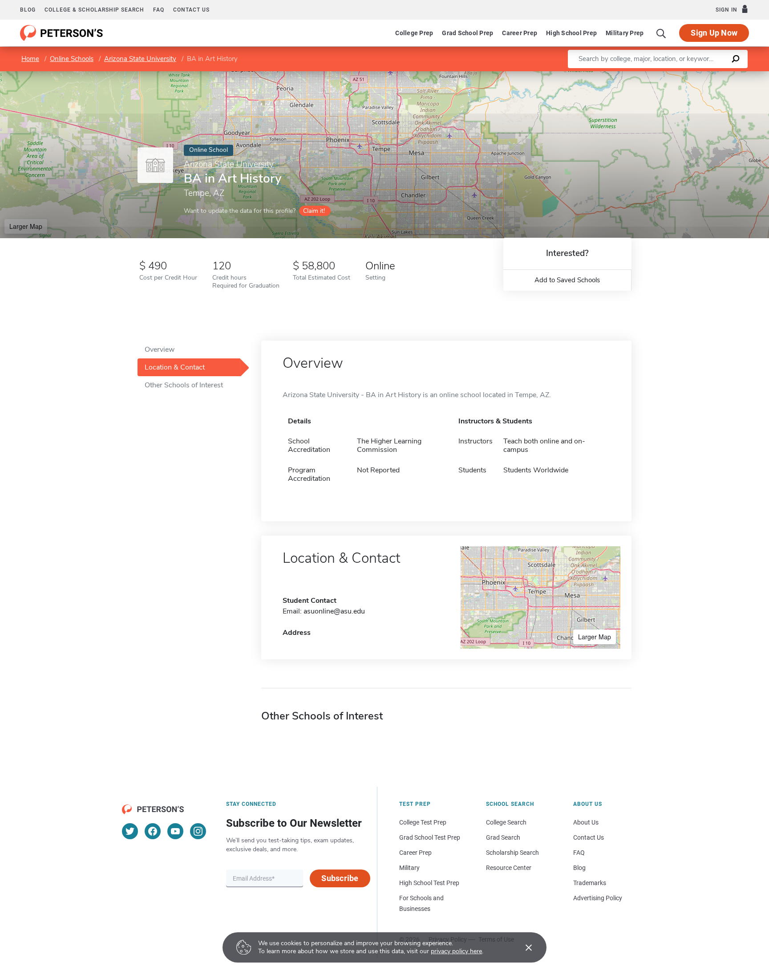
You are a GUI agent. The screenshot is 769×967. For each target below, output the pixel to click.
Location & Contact (175, 367)
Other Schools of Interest (184, 385)
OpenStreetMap (709, 75)
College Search (506, 822)
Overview (159, 349)
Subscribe (339, 878)
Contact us (191, 10)
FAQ (158, 10)
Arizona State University (140, 58)
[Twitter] (130, 831)
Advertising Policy (597, 898)
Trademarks (589, 882)
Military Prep (625, 33)
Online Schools (71, 58)
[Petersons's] (61, 33)
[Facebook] (153, 831)
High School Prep (571, 33)
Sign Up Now (714, 32)
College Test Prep (422, 822)
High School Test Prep (429, 882)
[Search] (661, 33)
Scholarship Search (512, 852)
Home (30, 58)
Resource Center (508, 867)
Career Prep (519, 33)
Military (409, 867)
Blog (28, 10)
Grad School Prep (467, 33)
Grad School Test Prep (429, 837)
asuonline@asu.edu (334, 611)
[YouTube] (175, 831)
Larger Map (25, 226)
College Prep (414, 33)
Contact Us (588, 837)
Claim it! (314, 211)
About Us (586, 822)
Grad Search (503, 837)
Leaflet (664, 75)
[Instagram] (198, 831)
